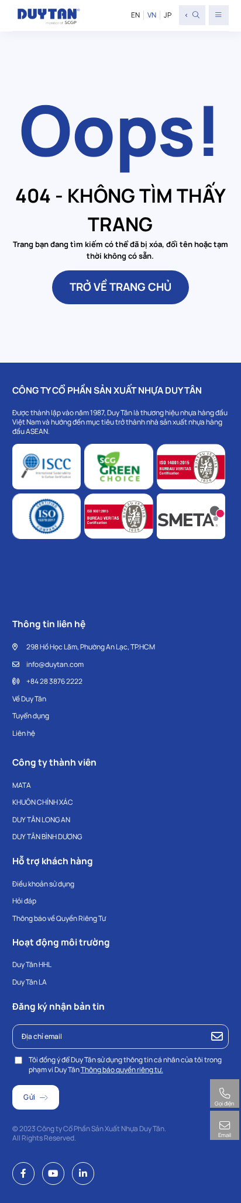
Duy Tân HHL (31, 964)
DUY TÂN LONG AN (41, 820)
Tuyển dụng (30, 716)
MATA (21, 785)
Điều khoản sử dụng (43, 884)
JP (167, 15)
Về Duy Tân (29, 699)
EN (135, 15)
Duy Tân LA (29, 982)
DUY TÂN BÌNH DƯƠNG (47, 837)
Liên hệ (23, 733)
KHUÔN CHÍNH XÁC (42, 802)
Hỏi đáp (24, 901)
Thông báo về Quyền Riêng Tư (59, 918)
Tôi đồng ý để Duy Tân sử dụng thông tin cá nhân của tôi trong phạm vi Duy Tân (125, 1065)
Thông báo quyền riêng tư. (122, 1070)
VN (151, 15)
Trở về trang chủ (120, 286)
